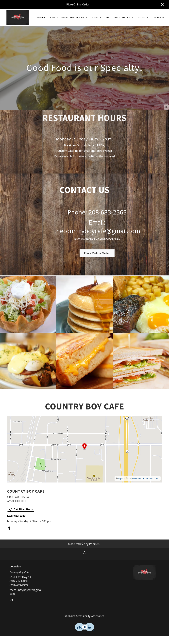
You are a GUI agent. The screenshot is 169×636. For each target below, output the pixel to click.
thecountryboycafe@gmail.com (26, 592)
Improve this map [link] (151, 478)
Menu (41, 17)
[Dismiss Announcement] (162, 4)
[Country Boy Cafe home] (17, 17)
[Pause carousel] (166, 107)
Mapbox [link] (121, 478)
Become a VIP (123, 17)
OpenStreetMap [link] (134, 478)
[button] (159, 17)
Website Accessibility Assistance (84, 616)
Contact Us (100, 17)
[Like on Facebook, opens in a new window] (9, 528)
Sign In (143, 17)
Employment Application (68, 17)
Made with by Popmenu (51, 544)
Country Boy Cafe (144, 572)
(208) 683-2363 (19, 585)
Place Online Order (77, 4)
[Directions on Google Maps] (84, 449)
